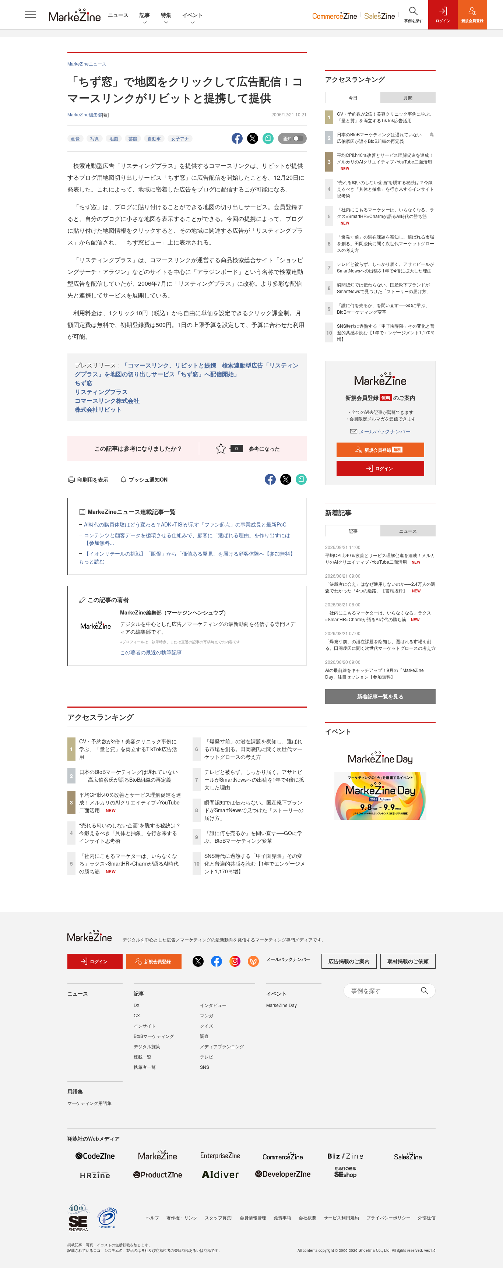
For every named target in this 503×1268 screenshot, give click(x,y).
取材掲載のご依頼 (408, 961)
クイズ (206, 1025)
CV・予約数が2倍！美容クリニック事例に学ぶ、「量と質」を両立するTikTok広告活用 (128, 748)
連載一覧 (142, 1056)
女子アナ (180, 138)
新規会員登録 (383, 450)
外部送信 (427, 1217)
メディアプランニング (222, 1046)
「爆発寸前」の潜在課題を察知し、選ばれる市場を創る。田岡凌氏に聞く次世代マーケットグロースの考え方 (253, 748)
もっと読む (92, 561)
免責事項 (282, 1217)
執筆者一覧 (145, 1067)
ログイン (384, 468)
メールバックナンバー (385, 431)
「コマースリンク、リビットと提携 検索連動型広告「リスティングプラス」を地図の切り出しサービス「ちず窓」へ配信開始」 (187, 369)
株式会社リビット (98, 409)
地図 (113, 138)
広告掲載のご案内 (349, 961)
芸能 (133, 138)
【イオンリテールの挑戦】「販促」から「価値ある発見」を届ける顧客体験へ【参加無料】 (189, 553)
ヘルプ (152, 1217)
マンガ (206, 1015)
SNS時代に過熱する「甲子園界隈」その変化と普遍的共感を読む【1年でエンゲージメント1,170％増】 (254, 863)
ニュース (118, 14)
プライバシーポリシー (388, 1217)
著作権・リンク (181, 1217)
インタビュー (213, 1005)
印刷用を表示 (92, 479)
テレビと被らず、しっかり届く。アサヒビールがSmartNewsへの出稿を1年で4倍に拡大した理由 (254, 779)
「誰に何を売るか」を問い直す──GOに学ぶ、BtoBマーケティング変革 (253, 836)
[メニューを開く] (30, 14)
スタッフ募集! (218, 1217)
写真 (94, 138)
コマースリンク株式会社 (107, 400)
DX (137, 1005)
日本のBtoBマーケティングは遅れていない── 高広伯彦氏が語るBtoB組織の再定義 (128, 775)
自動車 (154, 138)
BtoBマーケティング (154, 1036)
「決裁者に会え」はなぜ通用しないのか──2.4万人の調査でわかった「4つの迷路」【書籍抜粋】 (380, 587)
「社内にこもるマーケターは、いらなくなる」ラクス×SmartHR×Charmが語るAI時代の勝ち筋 (129, 863)
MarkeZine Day (281, 1005)
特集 (166, 14)
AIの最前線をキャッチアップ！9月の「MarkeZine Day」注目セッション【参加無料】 (374, 673)
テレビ (206, 1056)
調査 (204, 1036)
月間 (408, 97)
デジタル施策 (147, 1046)
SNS (204, 1067)
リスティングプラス (101, 391)
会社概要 (307, 1217)
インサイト (145, 1025)
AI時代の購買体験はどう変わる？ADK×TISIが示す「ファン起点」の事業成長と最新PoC (185, 524)
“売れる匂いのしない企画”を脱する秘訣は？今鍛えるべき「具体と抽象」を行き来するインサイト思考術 (130, 832)
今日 (353, 97)
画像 (75, 138)
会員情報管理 (253, 1217)
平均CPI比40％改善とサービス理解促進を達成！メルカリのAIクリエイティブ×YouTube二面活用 (130, 802)
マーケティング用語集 (89, 1103)
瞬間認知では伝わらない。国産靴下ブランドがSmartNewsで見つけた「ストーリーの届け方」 (253, 810)
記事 (145, 14)
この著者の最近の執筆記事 (151, 652)
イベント (192, 14)
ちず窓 (83, 382)
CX (137, 1015)
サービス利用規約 (341, 1217)
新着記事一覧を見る (380, 696)
